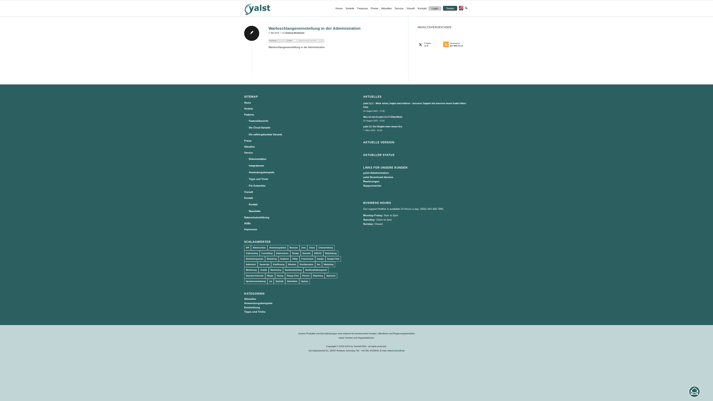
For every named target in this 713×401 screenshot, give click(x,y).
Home (247, 102)
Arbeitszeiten (259, 248)
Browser (294, 248)
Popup (280, 276)
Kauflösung (278, 264)
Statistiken (292, 281)
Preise (247, 140)
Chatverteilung (325, 248)
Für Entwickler (257, 185)
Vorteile (248, 108)
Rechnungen (371, 181)
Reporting (318, 276)
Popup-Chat (293, 276)
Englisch (284, 259)
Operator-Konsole (254, 276)
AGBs (247, 223)
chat (303, 248)
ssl (270, 281)
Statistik (280, 281)
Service (248, 152)
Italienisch (251, 264)
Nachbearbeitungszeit (316, 270)
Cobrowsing (252, 253)
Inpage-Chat (333, 259)
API (247, 248)
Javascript (264, 264)
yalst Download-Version (378, 177)
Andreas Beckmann (295, 33)
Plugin (270, 276)
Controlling (267, 253)
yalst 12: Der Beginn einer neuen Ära (382, 126)
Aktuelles (249, 146)
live (318, 264)
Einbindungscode (254, 259)
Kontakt (248, 198)
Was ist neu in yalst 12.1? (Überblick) (382, 117)
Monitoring (276, 270)
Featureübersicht (258, 121)
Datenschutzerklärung (256, 217)
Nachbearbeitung (293, 270)
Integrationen (256, 165)
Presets (306, 276)
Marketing (328, 264)
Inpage (320, 259)
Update (304, 281)
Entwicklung (252, 307)
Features (249, 114)
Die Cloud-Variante (259, 127)
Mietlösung (251, 270)
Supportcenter (372, 185)
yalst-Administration (376, 172)
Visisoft (248, 192)
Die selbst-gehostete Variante (265, 134)
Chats (312, 248)
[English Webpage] (460, 8)
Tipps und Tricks (258, 179)
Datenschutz (282, 253)
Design (295, 253)
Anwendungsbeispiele (261, 172)
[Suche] (466, 8)
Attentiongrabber (277, 248)
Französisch (307, 259)
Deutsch (306, 253)
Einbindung (331, 253)
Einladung (272, 259)
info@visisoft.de (396, 350)
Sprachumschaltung (256, 281)
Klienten (292, 264)
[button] (694, 391)
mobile (263, 270)
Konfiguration (306, 264)
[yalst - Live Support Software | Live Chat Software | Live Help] (262, 8)
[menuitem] (339, 8)
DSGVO (318, 253)
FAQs (295, 259)
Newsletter (255, 211)
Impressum (250, 229)
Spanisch (331, 276)
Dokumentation (257, 159)
